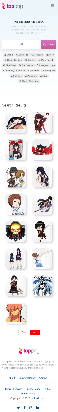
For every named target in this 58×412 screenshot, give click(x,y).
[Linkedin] (37, 407)
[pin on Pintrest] (21, 116)
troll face (17, 76)
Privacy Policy (33, 389)
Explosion (23, 54)
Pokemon (32, 76)
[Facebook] (25, 407)
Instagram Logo (47, 65)
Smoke (9, 54)
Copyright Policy (27, 378)
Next (35, 332)
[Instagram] (30, 407)
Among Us (49, 70)
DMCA (47, 389)
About (12, 378)
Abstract (34, 70)
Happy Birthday (14, 60)
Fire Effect (10, 65)
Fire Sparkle (27, 65)
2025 (44, 76)
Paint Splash (47, 60)
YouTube (38, 54)
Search (50, 44)
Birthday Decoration (15, 70)
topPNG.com (37, 398)
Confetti (31, 60)
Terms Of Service (13, 389)
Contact (43, 378)
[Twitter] (18, 407)
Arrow (51, 54)
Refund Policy (28, 394)
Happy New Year (30, 81)
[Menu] (52, 5)
